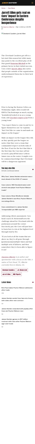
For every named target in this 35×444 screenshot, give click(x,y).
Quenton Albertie (8, 257)
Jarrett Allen (16, 69)
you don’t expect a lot (19, 118)
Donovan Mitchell (18, 63)
